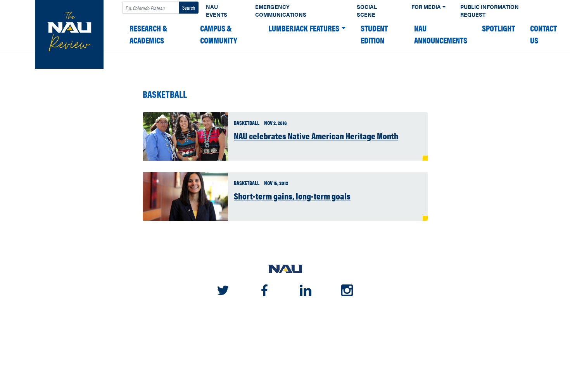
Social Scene (367, 10)
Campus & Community (218, 34)
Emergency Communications (280, 10)
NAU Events (216, 10)
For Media (426, 6)
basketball (165, 94)
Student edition (374, 34)
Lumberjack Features (303, 28)
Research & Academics (149, 34)
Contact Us (543, 34)
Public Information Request (489, 10)
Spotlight (498, 28)
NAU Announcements (440, 34)
